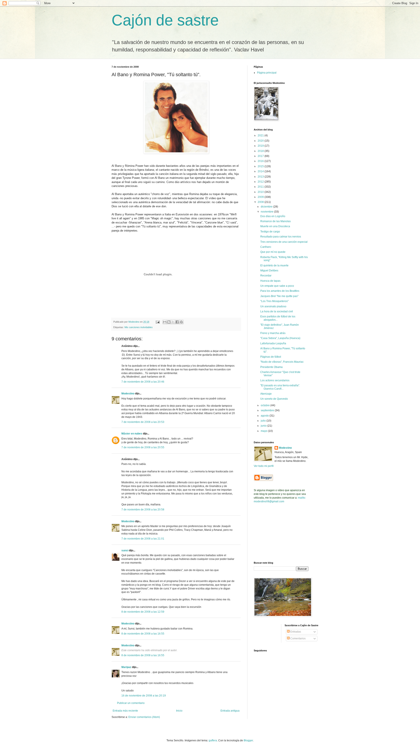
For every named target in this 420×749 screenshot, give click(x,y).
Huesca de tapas (270, 280)
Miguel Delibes (269, 270)
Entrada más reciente (125, 710)
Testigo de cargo (270, 231)
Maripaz (126, 667)
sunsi (124, 550)
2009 (261, 197)
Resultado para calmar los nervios (280, 236)
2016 (261, 161)
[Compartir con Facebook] (177, 322)
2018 (261, 151)
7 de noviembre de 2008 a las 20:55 (142, 447)
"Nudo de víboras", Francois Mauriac (282, 361)
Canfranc (265, 246)
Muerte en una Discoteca (275, 226)
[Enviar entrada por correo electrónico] (157, 321)
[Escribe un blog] (169, 322)
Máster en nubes (131, 433)
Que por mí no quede (272, 251)
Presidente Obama (271, 367)
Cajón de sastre (165, 20)
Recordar (265, 275)
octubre (265, 405)
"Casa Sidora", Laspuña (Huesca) (280, 338)
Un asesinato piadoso (273, 306)
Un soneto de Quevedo (274, 398)
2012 (261, 181)
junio (264, 425)
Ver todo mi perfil (264, 466)
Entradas (295, 631)
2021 (261, 135)
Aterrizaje (266, 393)
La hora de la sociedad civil (276, 311)
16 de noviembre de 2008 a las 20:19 (143, 695)
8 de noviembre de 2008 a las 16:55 (142, 633)
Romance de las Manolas (275, 221)
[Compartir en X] (173, 322)
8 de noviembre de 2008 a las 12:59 (142, 611)
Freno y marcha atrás (272, 333)
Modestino (127, 393)
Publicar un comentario (131, 703)
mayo (264, 431)
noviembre (267, 211)
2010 (261, 191)
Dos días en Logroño (272, 216)
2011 (261, 186)
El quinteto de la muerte (274, 265)
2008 (261, 202)
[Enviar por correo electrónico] (165, 322)
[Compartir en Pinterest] (181, 322)
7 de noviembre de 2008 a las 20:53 (142, 422)
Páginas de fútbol (270, 356)
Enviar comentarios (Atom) (144, 717)
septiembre (268, 410)
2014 (261, 171)
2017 (261, 156)
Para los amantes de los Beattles (279, 290)
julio (263, 420)
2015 (261, 166)
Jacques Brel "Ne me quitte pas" (279, 296)
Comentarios (298, 638)
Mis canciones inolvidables (138, 327)
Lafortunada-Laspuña (273, 343)
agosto (265, 415)
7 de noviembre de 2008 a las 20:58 (142, 509)
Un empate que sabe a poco (277, 285)
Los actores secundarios (274, 380)
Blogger (248, 740)
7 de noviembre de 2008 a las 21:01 (142, 538)
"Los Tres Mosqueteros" (274, 301)
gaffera (213, 740)
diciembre (267, 206)
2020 (261, 140)
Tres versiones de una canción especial (284, 241)
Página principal (266, 72)
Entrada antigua (230, 710)
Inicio (179, 710)
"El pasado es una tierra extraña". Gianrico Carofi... (280, 387)
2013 (261, 176)
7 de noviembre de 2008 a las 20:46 (142, 381)
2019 (261, 145)
